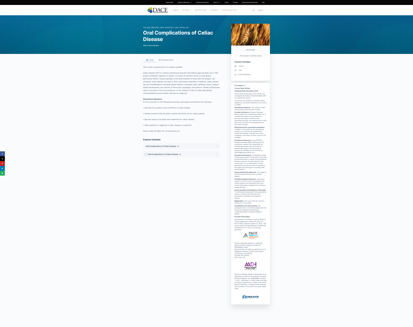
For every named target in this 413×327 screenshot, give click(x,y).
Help (263, 2)
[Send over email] (2, 173)
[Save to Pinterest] (2, 163)
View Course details (151, 45)
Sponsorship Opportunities (250, 2)
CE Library (185, 10)
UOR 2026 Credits (200, 10)
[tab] (149, 60)
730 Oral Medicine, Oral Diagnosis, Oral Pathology (166, 27)
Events (227, 2)
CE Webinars (214, 10)
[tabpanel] (181, 97)
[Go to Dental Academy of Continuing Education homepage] (157, 10)
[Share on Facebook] (2, 153)
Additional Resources (183, 2)
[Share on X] (2, 158)
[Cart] (253, 10)
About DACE (169, 2)
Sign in (260, 10)
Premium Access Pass (229, 10)
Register (176, 10)
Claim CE (216, 2)
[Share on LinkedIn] (2, 168)
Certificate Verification (202, 2)
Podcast (235, 2)
